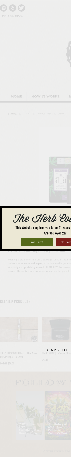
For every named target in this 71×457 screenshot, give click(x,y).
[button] (37, 242)
